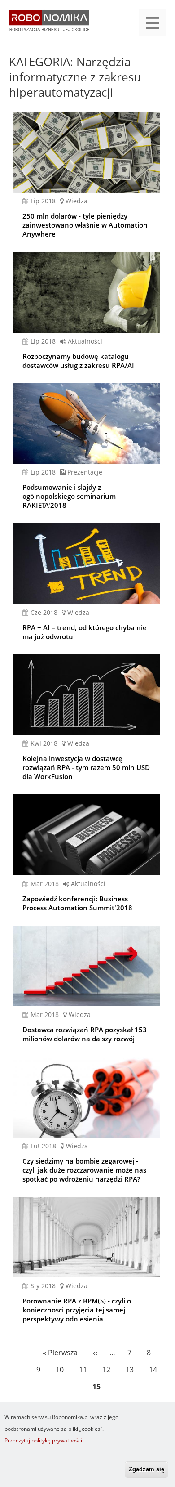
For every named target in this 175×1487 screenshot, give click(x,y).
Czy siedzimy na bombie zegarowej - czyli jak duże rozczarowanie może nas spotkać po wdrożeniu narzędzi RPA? (84, 1169)
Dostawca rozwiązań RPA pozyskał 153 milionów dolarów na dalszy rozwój (84, 1034)
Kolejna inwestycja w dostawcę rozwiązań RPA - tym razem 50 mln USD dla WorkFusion (86, 767)
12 (108, 1370)
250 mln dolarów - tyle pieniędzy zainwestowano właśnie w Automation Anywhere (85, 224)
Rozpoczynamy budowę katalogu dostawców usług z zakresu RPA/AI (78, 361)
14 (154, 1370)
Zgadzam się (146, 1469)
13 (131, 1370)
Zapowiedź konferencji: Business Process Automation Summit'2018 (77, 903)
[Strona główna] (49, 24)
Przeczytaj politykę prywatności (43, 1440)
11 (84, 1370)
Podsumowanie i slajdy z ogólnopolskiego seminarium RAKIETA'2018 (69, 496)
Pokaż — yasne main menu (152, 22)
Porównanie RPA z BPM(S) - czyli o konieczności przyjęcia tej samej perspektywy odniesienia (76, 1309)
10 (61, 1370)
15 (98, 1388)
